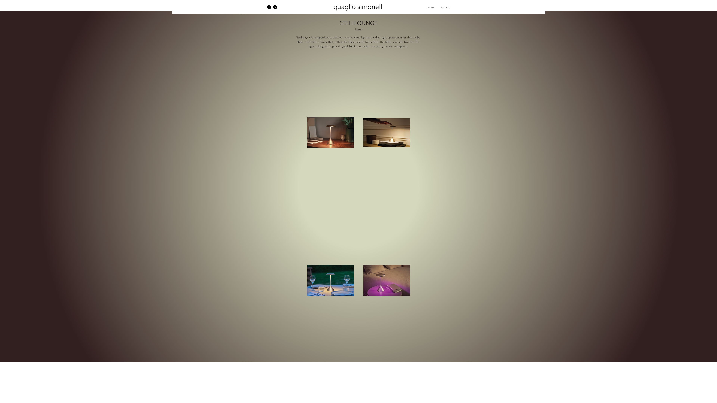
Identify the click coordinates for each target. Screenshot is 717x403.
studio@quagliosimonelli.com (221, 5)
